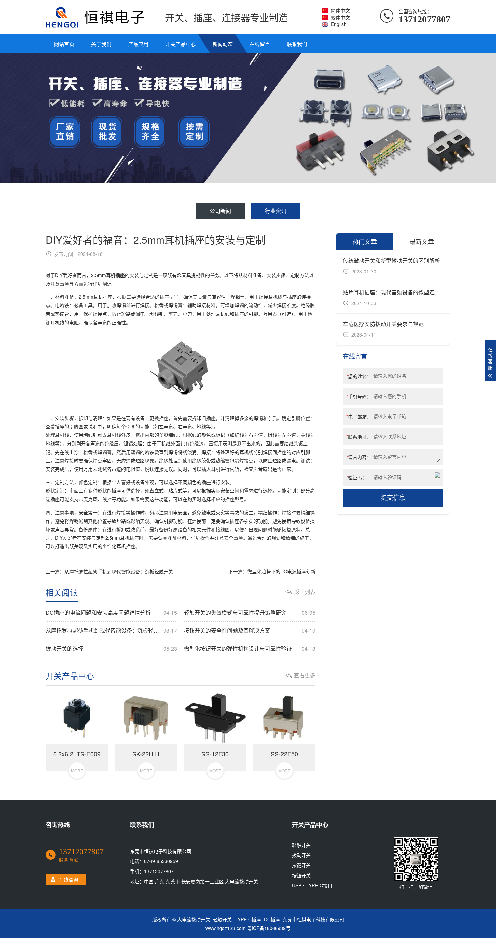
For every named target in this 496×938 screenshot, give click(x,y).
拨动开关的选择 (111, 648)
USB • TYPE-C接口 (312, 885)
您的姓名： (358, 376)
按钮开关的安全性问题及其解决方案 (249, 630)
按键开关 (301, 865)
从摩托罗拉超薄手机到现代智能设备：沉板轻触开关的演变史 (111, 630)
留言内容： (358, 457)
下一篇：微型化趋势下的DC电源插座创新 (271, 571)
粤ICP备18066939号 (269, 927)
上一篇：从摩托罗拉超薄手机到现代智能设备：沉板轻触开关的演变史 (113, 571)
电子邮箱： (358, 416)
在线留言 (260, 43)
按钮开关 (301, 875)
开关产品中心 (180, 43)
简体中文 (340, 10)
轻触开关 (301, 844)
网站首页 (64, 43)
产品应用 (138, 43)
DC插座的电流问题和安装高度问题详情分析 (111, 612)
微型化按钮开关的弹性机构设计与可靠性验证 (249, 648)
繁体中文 (340, 17)
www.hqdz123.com (225, 927)
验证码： (356, 477)
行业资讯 (275, 211)
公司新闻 (220, 211)
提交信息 (393, 497)
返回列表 (304, 592)
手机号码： (358, 396)
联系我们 (297, 43)
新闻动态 (223, 43)
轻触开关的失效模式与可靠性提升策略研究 (249, 612)
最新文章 (422, 241)
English (339, 24)
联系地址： (358, 436)
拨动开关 (301, 855)
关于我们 (101, 43)
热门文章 (365, 241)
